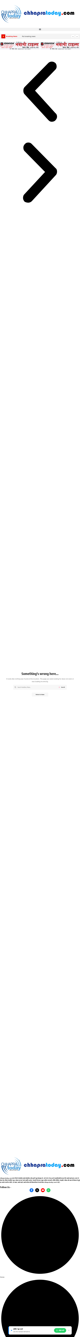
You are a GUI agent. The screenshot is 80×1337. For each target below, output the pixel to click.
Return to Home (40, 694)
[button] (40, 29)
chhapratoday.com (6, 1178)
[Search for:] (37, 687)
